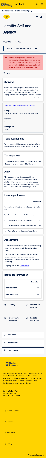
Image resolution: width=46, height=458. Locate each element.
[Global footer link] (12, 364)
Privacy (9, 444)
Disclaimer (10, 422)
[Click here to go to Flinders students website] (6, 5)
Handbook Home (7, 11)
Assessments (24, 266)
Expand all (37, 201)
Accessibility (11, 433)
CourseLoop (40, 455)
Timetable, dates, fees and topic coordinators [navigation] (19, 105)
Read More (38, 98)
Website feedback (13, 411)
